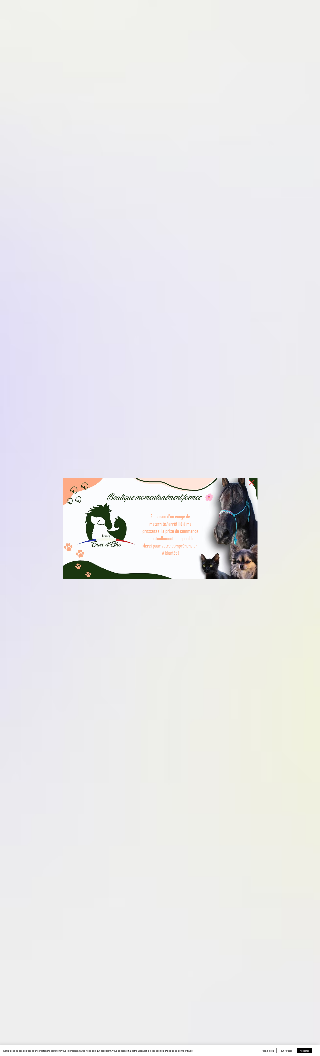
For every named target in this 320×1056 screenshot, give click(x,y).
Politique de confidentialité (179, 1050)
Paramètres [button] (268, 1050)
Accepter (304, 1050)
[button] (252, 482)
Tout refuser (285, 1050)
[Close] (316, 1050)
